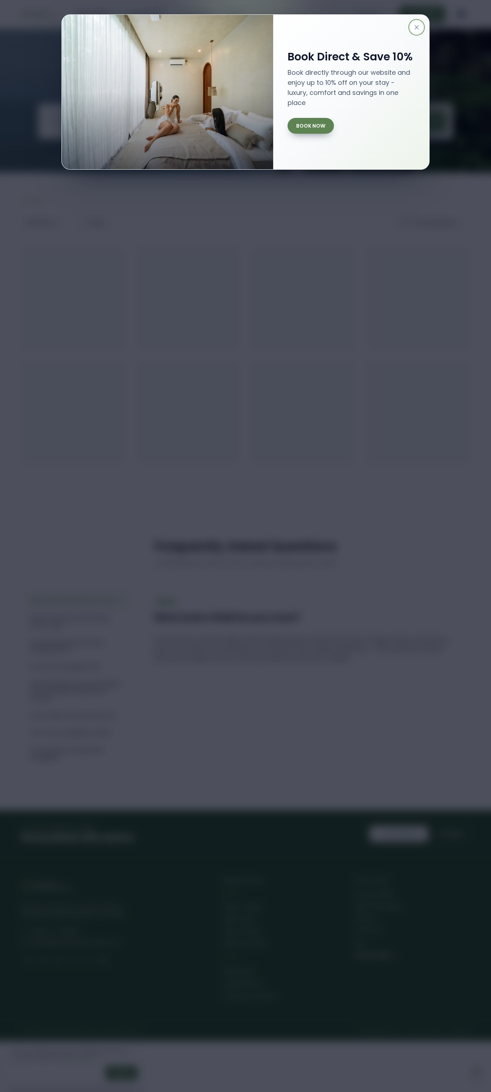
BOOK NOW (310, 125)
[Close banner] (416, 27)
